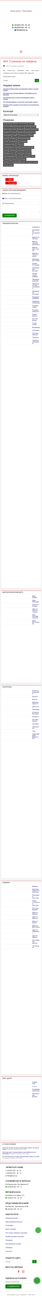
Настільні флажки (35, 909)
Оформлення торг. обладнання (36, 286)
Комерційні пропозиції (36, 1090)
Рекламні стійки (35, 306)
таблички (7, 159)
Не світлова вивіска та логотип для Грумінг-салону (20, 102)
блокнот (31, 123)
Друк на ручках (35, 922)
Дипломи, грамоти (35, 703)
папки (6, 150)
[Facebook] (18, 1271)
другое (32, 132)
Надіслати (10, 215)
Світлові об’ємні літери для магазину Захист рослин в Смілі (20, 89)
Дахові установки (35, 264)
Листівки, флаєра (35, 720)
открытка (20, 144)
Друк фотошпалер (35, 622)
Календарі (35, 709)
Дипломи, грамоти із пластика (35, 890)
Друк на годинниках (35, 931)
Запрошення (35, 727)
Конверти (35, 717)
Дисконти (35, 706)
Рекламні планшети (35, 310)
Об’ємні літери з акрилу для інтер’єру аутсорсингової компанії (21, 105)
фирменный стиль (23, 162)
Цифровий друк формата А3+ (35, 736)
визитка (6, 129)
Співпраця (8, 1247)
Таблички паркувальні (35, 342)
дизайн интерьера (10, 132)
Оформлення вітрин (35, 280)
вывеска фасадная (31, 129)
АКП (5, 123)
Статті (34, 1086)
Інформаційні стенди (35, 259)
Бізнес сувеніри (10, 1229)
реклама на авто (9, 153)
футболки (34, 162)
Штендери (35, 330)
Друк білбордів (35, 601)
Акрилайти (36, 227)
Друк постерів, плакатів (35, 616)
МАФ (9, 123)
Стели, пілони (34, 323)
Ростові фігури (35, 319)
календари (7, 135)
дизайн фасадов (23, 132)
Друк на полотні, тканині (35, 610)
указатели (15, 159)
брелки (27, 126)
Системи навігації (35, 334)
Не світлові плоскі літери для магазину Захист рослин (18, 98)
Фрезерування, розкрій (13, 1244)
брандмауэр (20, 126)
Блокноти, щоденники (35, 692)
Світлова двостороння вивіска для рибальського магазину (20, 94)
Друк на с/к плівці (35, 605)
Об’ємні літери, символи (35, 275)
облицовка (23, 141)
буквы (33, 126)
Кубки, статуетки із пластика (35, 903)
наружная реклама (23, 138)
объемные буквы (9, 144)
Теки (33, 731)
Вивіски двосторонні (35, 249)
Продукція (9, 1240)
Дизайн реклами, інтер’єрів (14, 1236)
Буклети (35, 696)
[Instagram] (23, 1271)
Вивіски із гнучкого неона (35, 254)
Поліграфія (9, 1225)
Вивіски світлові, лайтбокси (36, 243)
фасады (23, 159)
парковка (12, 150)
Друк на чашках (35, 936)
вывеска (21, 129)
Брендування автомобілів (36, 232)
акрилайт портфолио (19, 123)
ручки (18, 153)
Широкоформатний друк (13, 1222)
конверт (15, 135)
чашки (11, 165)
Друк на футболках (36, 926)
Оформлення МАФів (35, 297)
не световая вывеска (11, 141)
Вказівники (36, 327)
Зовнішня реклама (11, 1218)
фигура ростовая (9, 162)
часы (5, 165)
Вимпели (35, 886)
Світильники (35, 946)
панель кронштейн (27, 147)
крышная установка (26, 135)
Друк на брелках (35, 913)
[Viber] (18, 38)
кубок (6, 138)
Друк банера (34, 596)
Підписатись (14, 1286)
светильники (26, 153)
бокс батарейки (9, 126)
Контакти (8, 1251)
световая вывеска (10, 156)
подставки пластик (24, 150)
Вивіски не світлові (35, 238)
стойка (32, 156)
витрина (14, 129)
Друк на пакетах (35, 917)
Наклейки (35, 724)
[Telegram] (23, 38)
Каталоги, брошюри (35, 713)
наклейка (12, 138)
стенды (25, 156)
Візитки (34, 699)
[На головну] (4, 66)
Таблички (35, 337)
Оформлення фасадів (36, 302)
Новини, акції (35, 1082)
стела (19, 156)
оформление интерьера (11, 147)
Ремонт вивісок (34, 315)
